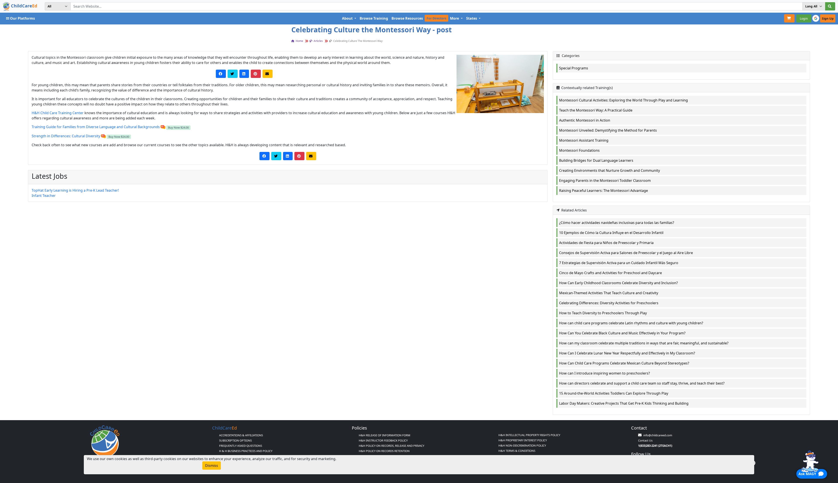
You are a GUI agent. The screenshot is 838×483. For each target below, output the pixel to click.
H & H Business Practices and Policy (245, 451)
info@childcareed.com (657, 435)
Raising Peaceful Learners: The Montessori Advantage (603, 190)
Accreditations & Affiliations (241, 435)
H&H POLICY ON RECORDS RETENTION (384, 451)
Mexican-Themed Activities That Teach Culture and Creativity (608, 292)
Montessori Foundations (579, 150)
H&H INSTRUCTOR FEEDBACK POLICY (383, 440)
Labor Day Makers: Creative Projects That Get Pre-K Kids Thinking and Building (624, 403)
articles (318, 41)
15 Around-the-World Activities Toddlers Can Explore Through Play (613, 393)
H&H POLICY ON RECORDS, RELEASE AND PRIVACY (391, 446)
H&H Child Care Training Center (58, 112)
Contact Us (645, 440)
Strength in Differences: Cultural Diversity (66, 136)
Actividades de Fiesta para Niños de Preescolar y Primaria (606, 242)
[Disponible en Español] (163, 126)
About (348, 18)
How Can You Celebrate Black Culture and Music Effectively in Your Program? (622, 333)
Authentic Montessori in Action (584, 120)
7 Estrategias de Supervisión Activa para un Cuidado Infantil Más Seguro (618, 262)
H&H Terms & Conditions (516, 451)
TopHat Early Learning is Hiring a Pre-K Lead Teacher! (75, 190)
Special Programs (573, 68)
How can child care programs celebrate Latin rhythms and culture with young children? (631, 323)
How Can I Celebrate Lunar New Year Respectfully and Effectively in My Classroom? (627, 353)
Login (804, 18)
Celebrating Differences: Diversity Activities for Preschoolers (608, 303)
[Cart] (789, 18)
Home (299, 41)
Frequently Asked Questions (240, 446)
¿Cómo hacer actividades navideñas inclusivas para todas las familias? (616, 222)
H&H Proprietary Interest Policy (522, 440)
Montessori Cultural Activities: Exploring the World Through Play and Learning (623, 100)
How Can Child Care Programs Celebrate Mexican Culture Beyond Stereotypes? (624, 363)
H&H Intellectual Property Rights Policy (529, 435)
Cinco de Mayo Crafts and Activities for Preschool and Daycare (610, 272)
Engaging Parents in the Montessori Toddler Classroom (605, 180)
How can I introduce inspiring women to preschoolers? (604, 373)
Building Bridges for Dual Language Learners (596, 160)
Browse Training (374, 18)
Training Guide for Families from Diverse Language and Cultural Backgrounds (96, 126)
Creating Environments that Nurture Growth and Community (609, 170)
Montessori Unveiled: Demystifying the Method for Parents (608, 130)
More (455, 18)
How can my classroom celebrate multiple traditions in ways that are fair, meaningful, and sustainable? (643, 343)
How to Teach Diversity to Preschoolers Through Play (603, 313)
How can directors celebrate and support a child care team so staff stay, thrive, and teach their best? (642, 383)
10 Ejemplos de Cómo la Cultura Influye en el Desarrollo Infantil (611, 232)
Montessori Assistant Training (583, 140)
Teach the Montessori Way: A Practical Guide (595, 110)
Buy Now (178, 127)
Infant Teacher (44, 195)
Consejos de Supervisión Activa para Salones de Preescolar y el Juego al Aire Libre (626, 252)
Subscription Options (235, 440)
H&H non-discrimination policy (522, 445)
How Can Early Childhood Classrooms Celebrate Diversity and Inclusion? (618, 282)
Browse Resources (407, 18)
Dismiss (211, 465)
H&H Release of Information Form (384, 435)
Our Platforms (22, 18)
